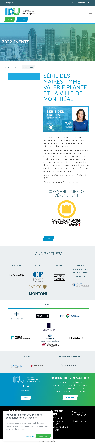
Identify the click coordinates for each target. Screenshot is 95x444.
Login (22, 20)
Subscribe (70, 397)
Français (9, 3)
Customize (30, 436)
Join (10, 20)
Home (6, 67)
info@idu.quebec (80, 421)
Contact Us (25, 390)
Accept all (43, 436)
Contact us (81, 3)
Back (48, 238)
